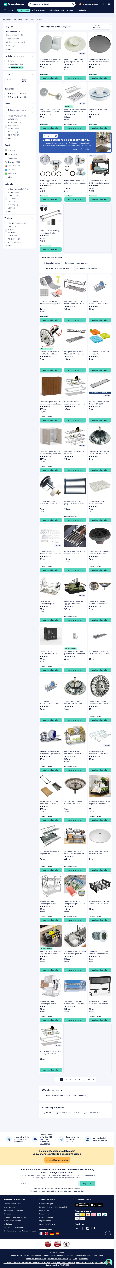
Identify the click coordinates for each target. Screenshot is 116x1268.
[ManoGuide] (108, 1262)
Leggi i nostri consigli (81, 149)
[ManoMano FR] (41, 1233)
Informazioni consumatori (58, 1259)
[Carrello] (109, 4)
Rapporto (73, 1259)
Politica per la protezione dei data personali (74, 1255)
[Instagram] (87, 1228)
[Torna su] (108, 1233)
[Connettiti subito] (103, 4)
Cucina (13, 19)
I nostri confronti (45, 1210)
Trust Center (98, 1255)
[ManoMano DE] (52, 1233)
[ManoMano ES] (57, 1233)
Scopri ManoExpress (47, 1224)
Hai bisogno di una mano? (13, 1210)
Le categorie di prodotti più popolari (53, 1207)
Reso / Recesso (9, 1207)
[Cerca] (30, 4)
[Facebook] (82, 1228)
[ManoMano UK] (46, 1233)
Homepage (6, 19)
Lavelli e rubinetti (22, 19)
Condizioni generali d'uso (36, 1259)
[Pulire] (73, 4)
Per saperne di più (78, 1191)
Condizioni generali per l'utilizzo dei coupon (20, 1231)
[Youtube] (93, 1228)
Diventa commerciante (12, 1221)
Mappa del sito (36, 1255)
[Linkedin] (77, 1228)
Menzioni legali (50, 1255)
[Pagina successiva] (93, 1079)
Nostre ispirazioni (46, 1217)
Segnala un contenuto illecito (15, 1217)
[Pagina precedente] (57, 1079)
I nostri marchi (44, 1214)
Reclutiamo (8, 1224)
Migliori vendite (45, 1221)
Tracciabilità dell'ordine (13, 1204)
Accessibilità (83, 1259)
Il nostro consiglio (46, 1204)
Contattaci (7, 1214)
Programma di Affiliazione (13, 1227)
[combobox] (101, 26)
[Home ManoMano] (14, 4)
